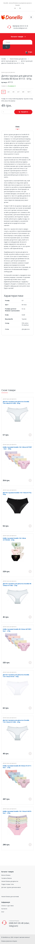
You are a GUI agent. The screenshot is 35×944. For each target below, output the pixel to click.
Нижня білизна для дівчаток (9, 881)
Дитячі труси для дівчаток (8, 72)
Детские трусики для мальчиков (11, 887)
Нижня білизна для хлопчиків (10, 896)
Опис (17, 127)
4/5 (13, 92)
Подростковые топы (7, 884)
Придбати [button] (24, 112)
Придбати (30, 434)
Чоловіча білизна (6, 878)
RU (20, 8)
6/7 (18, 92)
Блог (2, 912)
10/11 (29, 92)
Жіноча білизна (5, 875)
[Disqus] (17, 362)
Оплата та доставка (7, 905)
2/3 (8, 92)
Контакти (4, 909)
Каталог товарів (17, 37)
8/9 (23, 92)
